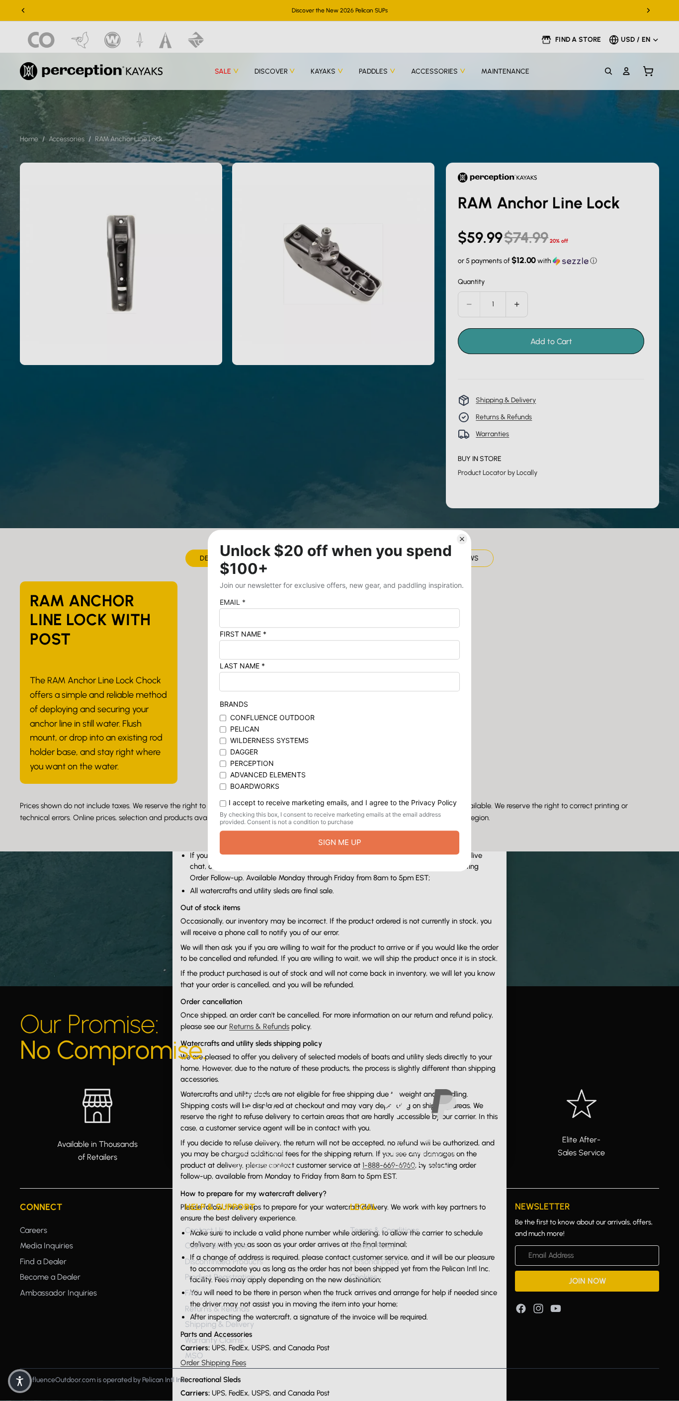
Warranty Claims (214, 1339)
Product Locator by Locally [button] (497, 472)
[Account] (626, 71)
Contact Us (204, 1229)
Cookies (363, 1277)
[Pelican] (79, 40)
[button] (527, 261)
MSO (194, 1355)
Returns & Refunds (504, 417)
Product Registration (220, 1277)
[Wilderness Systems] (112, 40)
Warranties (492, 434)
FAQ (192, 1293)
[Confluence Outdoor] (41, 40)
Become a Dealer (50, 1277)
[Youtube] (556, 1308)
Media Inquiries (46, 1245)
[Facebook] (521, 1308)
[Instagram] (538, 1308)
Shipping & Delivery (506, 400)
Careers (33, 1229)
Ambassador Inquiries (58, 1293)
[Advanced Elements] (165, 40)
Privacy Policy (373, 1245)
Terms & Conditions (384, 1229)
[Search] (608, 71)
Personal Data (374, 1261)
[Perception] (91, 71)
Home (29, 139)
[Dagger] (140, 40)
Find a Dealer (43, 1261)
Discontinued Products (224, 1261)
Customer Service (216, 1245)
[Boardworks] (196, 40)
